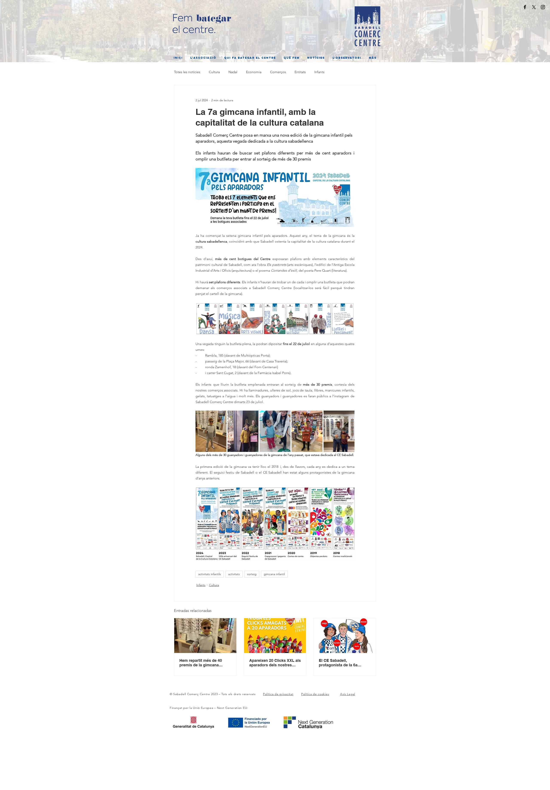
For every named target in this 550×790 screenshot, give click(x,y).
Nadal (232, 72)
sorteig (252, 574)
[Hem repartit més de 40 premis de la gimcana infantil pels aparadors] (205, 635)
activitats (234, 574)
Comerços (278, 72)
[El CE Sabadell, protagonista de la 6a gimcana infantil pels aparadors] (345, 635)
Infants (319, 72)
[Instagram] (543, 7)
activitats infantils (209, 574)
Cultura (214, 72)
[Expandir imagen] (211, 431)
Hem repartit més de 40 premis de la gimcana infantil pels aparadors (200, 662)
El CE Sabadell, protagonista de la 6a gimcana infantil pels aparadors (338, 662)
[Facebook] (525, 7)
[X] (534, 7)
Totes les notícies (187, 72)
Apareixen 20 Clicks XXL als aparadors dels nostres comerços (275, 662)
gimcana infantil (274, 574)
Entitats (300, 72)
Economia (253, 72)
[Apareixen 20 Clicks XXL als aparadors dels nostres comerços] (275, 635)
